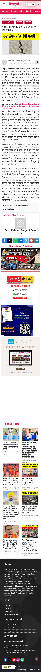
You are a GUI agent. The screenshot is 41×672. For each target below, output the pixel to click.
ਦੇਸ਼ (7, 11)
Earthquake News (22, 205)
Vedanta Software (33, 670)
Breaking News (11, 19)
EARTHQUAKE (8, 205)
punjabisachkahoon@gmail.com (23, 650)
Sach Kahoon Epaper (11, 628)
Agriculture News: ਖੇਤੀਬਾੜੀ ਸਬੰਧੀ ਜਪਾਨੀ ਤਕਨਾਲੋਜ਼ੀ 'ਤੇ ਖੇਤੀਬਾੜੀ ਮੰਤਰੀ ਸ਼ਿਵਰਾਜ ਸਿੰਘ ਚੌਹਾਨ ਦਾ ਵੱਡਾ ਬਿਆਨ (10, 544)
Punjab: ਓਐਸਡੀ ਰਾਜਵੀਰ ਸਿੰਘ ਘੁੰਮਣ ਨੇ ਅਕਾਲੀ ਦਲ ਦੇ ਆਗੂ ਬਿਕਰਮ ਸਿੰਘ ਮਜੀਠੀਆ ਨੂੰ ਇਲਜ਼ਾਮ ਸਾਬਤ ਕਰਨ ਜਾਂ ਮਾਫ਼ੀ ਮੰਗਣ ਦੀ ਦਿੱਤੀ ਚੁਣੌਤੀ (11, 512)
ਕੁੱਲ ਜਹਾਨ (14, 11)
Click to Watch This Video (20, 246)
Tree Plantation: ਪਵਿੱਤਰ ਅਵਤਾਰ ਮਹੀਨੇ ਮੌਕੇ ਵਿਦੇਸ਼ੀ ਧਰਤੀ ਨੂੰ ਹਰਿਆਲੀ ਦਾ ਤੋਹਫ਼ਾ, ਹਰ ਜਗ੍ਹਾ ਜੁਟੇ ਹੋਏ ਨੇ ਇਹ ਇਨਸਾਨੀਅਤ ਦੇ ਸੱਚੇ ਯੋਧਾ (29, 545)
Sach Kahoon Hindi (10, 625)
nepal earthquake (9, 209)
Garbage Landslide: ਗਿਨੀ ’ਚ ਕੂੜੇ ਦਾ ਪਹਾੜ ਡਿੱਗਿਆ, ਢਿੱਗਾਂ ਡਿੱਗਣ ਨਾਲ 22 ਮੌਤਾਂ (29, 509)
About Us (7, 605)
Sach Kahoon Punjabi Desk (20, 230)
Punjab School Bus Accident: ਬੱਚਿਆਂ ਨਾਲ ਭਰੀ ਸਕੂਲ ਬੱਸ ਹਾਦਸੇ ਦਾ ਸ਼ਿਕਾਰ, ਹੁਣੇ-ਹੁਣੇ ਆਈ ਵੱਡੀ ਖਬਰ (20, 106)
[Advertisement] (20, 398)
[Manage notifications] (36, 659)
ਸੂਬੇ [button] (21, 11)
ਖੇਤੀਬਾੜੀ (28, 11)
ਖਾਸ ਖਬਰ (28, 22)
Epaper (31, 4)
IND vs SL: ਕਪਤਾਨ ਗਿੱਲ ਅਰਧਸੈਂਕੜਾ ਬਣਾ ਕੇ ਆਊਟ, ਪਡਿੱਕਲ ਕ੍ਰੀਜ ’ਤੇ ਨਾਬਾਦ (10, 446)
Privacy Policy (9, 611)
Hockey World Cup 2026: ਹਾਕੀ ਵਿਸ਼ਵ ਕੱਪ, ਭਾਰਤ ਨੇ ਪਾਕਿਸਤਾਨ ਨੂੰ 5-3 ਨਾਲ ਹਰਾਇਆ (11, 482)
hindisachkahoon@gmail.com (14, 652)
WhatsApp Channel (11, 631)
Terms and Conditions (11, 614)
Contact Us (8, 608)
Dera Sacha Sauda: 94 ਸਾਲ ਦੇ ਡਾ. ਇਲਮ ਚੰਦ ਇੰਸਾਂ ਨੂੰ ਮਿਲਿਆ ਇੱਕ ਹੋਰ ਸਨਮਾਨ (29, 482)
